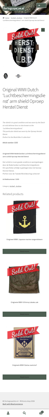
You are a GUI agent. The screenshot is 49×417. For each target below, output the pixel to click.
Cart (38, 411)
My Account (8, 413)
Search (24, 413)
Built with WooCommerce (13, 404)
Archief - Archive (16, 18)
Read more (24, 251)
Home (7, 18)
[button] (43, 30)
